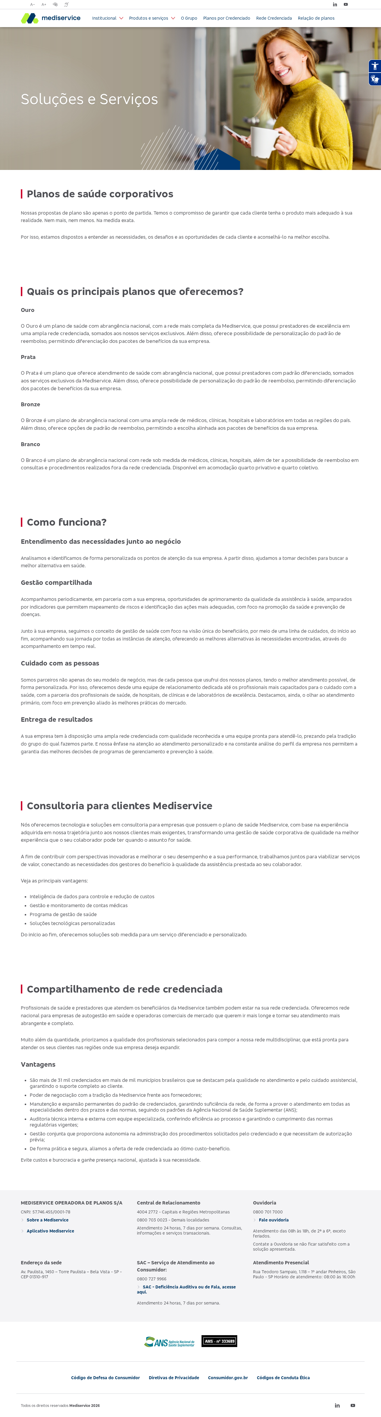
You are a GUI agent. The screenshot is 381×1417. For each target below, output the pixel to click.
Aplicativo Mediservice (50, 1230)
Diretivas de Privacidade (174, 1377)
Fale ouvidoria (273, 1219)
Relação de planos (316, 18)
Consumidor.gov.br (228, 1377)
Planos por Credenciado (226, 18)
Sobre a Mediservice (47, 1219)
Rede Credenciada (274, 18)
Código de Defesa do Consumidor (105, 1377)
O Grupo (189, 18)
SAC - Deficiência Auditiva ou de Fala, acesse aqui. (186, 1289)
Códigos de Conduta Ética (283, 1377)
